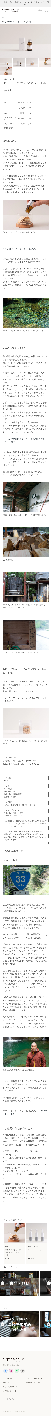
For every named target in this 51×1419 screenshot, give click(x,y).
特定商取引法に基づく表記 (35, 1383)
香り (4, 22)
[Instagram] (11, 1371)
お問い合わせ (12, 1399)
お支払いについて (9, 1391)
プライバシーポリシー (34, 1378)
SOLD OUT (8, 128)
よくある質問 (8, 1378)
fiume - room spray (34, 1250)
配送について (8, 1383)
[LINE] (17, 1371)
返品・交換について (10, 1387)
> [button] (48, 1283)
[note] (22, 1371)
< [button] (2, 1283)
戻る (3, 18)
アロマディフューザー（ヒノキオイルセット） (13, 1252)
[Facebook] (5, 1371)
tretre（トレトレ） (15, 22)
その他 (28, 22)
